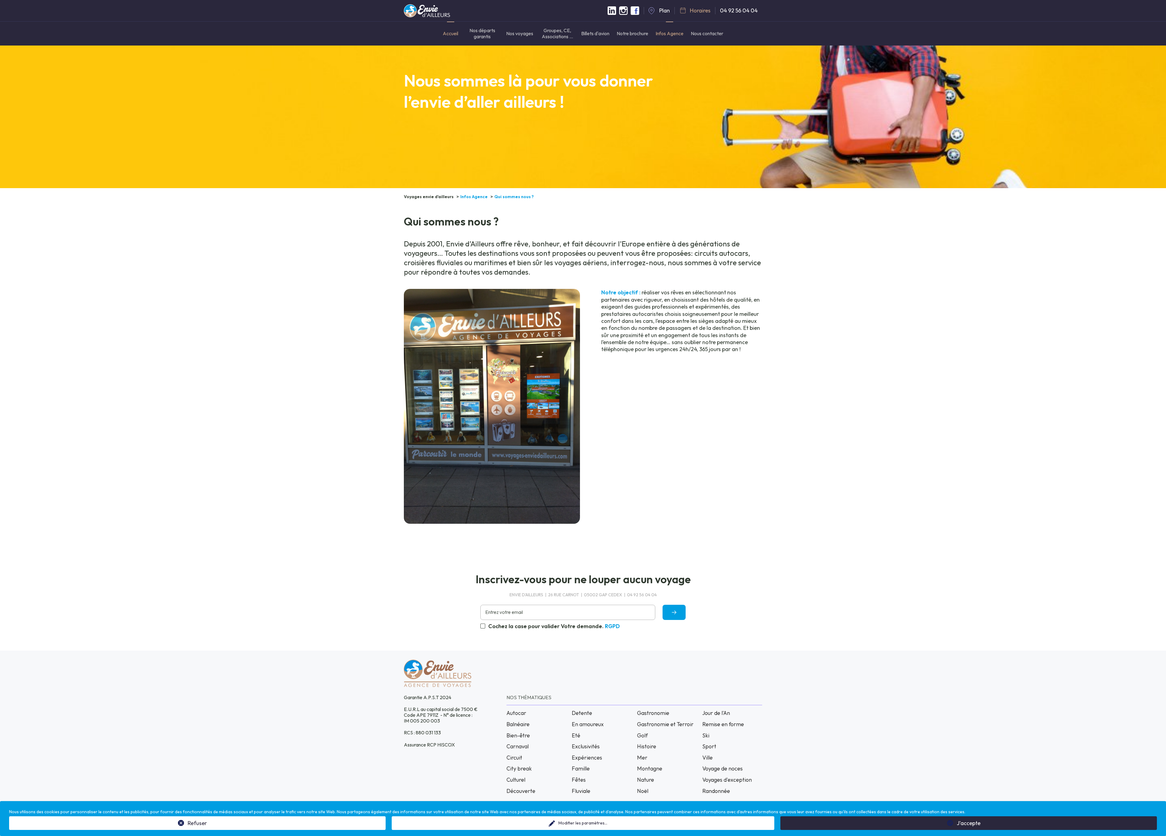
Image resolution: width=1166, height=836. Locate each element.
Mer (642, 757)
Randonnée (716, 790)
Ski (705, 735)
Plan (664, 10)
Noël (642, 790)
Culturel (515, 779)
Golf (642, 735)
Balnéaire (518, 724)
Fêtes (579, 779)
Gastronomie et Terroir (665, 724)
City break (519, 768)
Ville (707, 757)
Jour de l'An (716, 712)
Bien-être (518, 735)
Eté (576, 735)
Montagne (649, 768)
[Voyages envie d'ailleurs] (427, 13)
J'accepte (968, 823)
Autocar (516, 712)
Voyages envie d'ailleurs (429, 196)
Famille (581, 768)
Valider (674, 612)
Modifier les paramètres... (582, 823)
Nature (645, 779)
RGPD (612, 626)
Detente (582, 712)
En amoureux (588, 724)
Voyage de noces (722, 768)
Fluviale (581, 790)
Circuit (514, 757)
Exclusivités (586, 746)
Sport (709, 746)
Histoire (646, 746)
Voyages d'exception (727, 779)
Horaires (700, 10)
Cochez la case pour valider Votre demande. (554, 626)
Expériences (587, 757)
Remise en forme (723, 724)
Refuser (197, 823)
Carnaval (517, 746)
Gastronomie (653, 712)
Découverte (520, 790)
